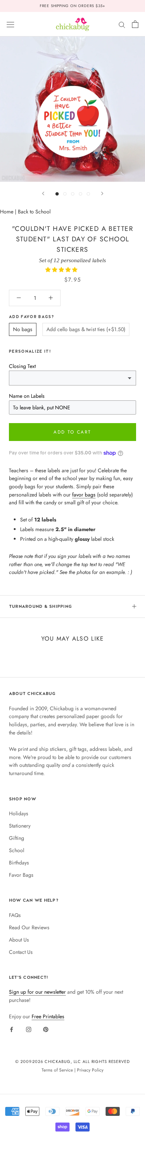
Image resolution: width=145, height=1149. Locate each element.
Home (6, 211)
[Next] (102, 193)
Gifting (16, 838)
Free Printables (48, 1016)
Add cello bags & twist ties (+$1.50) (85, 329)
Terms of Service (57, 1070)
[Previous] (43, 193)
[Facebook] (11, 1029)
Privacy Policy (90, 1070)
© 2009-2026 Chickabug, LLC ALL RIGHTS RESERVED (72, 1061)
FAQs (15, 915)
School (16, 850)
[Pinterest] (45, 1029)
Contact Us (21, 952)
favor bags (84, 494)
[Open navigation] (10, 24)
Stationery (19, 825)
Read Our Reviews (29, 927)
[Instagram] (28, 1029)
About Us (19, 939)
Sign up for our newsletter (37, 992)
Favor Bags (21, 875)
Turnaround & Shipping (40, 606)
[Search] (122, 24)
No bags (22, 329)
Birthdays (19, 862)
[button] (62, 269)
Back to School (34, 211)
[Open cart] (135, 24)
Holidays (18, 813)
